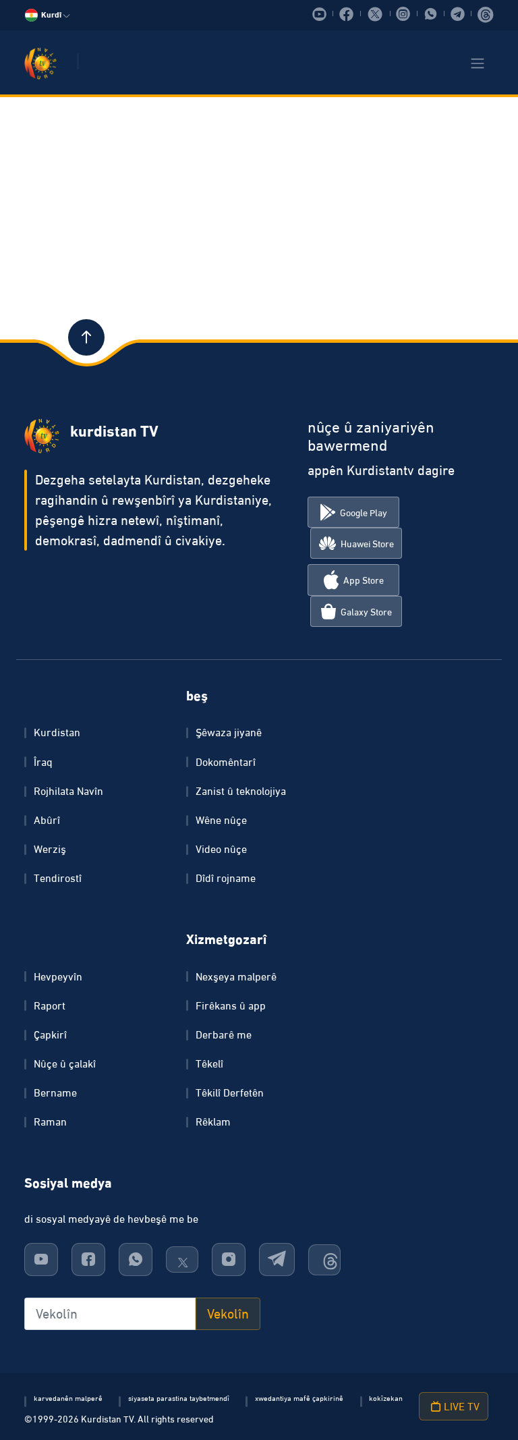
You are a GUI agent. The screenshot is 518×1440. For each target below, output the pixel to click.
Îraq (43, 761)
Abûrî (47, 819)
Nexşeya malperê (236, 976)
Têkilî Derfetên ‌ (231, 1092)
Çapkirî (50, 1034)
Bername (55, 1092)
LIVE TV (460, 1406)
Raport (49, 1005)
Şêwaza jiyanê (229, 732)
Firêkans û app (231, 1005)
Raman (50, 1121)
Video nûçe (221, 848)
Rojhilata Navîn (68, 790)
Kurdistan (57, 732)
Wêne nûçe (221, 819)
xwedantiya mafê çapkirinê (299, 1398)
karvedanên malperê (68, 1398)
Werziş (50, 848)
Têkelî (209, 1063)
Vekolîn (228, 1314)
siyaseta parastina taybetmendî (178, 1398)
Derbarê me (224, 1034)
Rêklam (213, 1121)
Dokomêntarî (226, 761)
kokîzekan (386, 1398)
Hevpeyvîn (58, 976)
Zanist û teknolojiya (241, 790)
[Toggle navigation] (477, 63)
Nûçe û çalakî (65, 1063)
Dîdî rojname (226, 878)
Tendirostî (58, 878)
